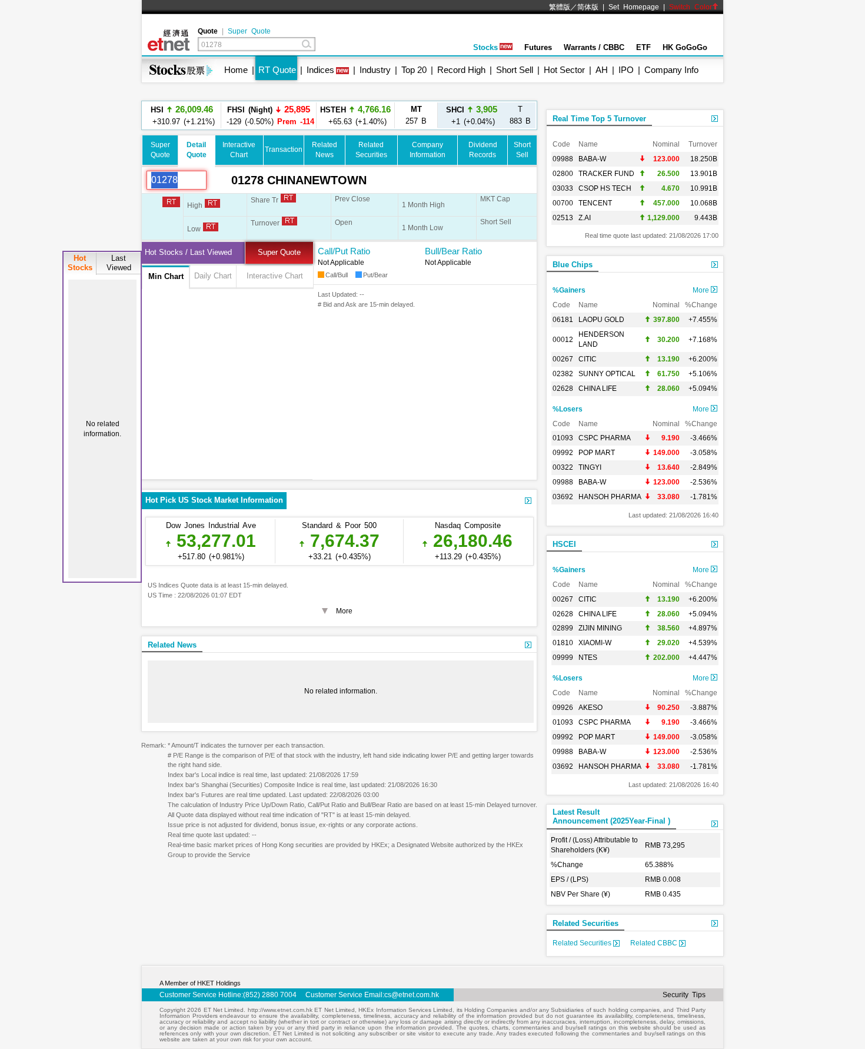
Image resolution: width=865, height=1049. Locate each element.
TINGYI (589, 467)
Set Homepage (633, 7)
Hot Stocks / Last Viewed (188, 252)
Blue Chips (573, 264)
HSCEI (564, 544)
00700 (563, 203)
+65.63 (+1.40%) (355, 102)
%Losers (568, 409)
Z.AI (584, 218)
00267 (563, 359)
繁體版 (559, 7)
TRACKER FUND (606, 174)
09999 (563, 657)
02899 (563, 628)
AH (601, 70)
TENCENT (595, 203)
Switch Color (690, 7)
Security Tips (684, 995)
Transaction (283, 149)
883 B (520, 115)
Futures (538, 47)
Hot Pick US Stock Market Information (214, 500)
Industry (375, 70)
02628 (563, 388)
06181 (563, 320)
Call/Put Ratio (344, 251)
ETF (643, 47)
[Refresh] (218, 180)
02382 (563, 374)
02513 (563, 218)
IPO (626, 70)
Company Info (671, 70)
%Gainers (569, 290)
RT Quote (277, 70)
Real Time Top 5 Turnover (599, 118)
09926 (563, 707)
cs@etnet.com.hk (411, 995)
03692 (563, 497)
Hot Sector (564, 70)
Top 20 (414, 70)
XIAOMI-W (594, 643)
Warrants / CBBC (594, 47)
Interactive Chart (275, 275)
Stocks (485, 47)
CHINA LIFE (597, 388)
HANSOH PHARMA (609, 497)
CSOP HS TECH (604, 188)
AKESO (590, 707)
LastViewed (119, 263)
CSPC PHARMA (604, 438)
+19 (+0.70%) (355, 126)
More (702, 290)
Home (236, 70)
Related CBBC (654, 943)
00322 (563, 467)
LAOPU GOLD (601, 320)
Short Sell (514, 70)
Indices (320, 70)
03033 (563, 188)
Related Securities (585, 923)
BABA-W (592, 159)
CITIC (587, 359)
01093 (563, 438)
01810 (563, 643)
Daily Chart (213, 275)
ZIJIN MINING (600, 628)
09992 (563, 453)
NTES (587, 657)
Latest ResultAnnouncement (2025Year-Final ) (611, 816)
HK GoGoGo (685, 47)
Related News (172, 644)
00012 (563, 340)
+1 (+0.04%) (471, 115)
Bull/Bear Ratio (453, 251)
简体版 (587, 7)
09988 (563, 159)
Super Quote (249, 31)
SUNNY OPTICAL (607, 374)
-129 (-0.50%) (268, 115)
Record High (461, 70)
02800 (563, 174)
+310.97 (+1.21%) (182, 115)
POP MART (596, 453)
